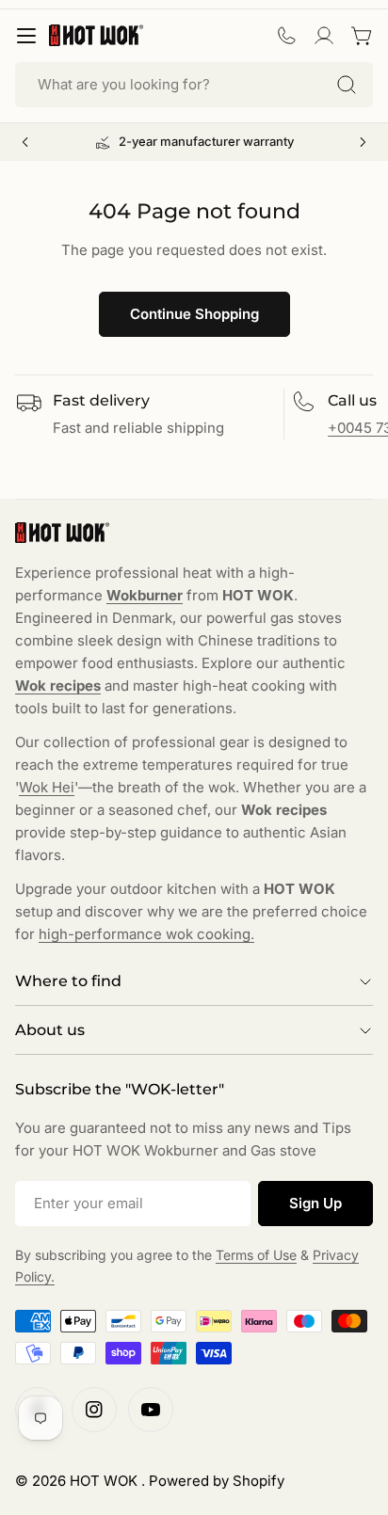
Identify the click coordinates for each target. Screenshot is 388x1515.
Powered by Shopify (216, 1481)
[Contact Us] (286, 35)
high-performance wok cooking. (146, 934)
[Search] (346, 84)
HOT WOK (105, 1481)
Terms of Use (256, 1255)
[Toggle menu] (26, 35)
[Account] (324, 35)
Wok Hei (46, 787)
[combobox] (194, 84)
